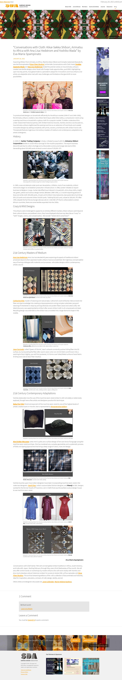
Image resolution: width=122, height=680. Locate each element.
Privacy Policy (24, 672)
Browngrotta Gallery (59, 406)
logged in (31, 620)
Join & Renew (76, 6)
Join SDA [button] (74, 640)
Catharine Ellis (18, 301)
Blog (115, 6)
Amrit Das (32, 485)
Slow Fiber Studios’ (37, 64)
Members (84, 6)
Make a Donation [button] (89, 640)
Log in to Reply (26, 609)
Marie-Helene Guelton (63, 582)
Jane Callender (48, 582)
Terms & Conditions (26, 670)
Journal (103, 6)
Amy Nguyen (5, 2)
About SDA (68, 6)
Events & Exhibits (94, 6)
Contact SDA (24, 674)
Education (109, 6)
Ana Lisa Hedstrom (20, 257)
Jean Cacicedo (18, 349)
